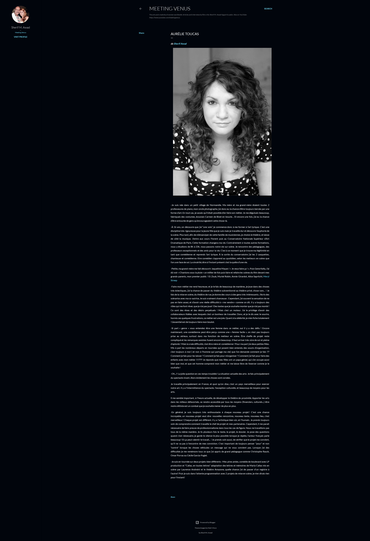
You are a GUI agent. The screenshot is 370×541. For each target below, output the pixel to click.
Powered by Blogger (207, 522)
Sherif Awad (180, 43)
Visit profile (20, 37)
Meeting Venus (169, 8)
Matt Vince (212, 528)
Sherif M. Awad (20, 27)
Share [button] (141, 33)
